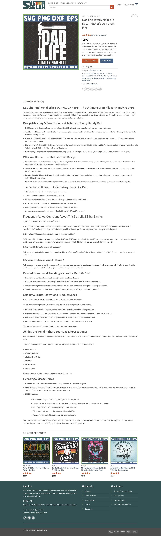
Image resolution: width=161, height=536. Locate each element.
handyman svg (96, 78)
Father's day (94, 16)
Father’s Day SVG (100, 76)
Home (84, 16)
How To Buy (82, 3)
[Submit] (112, 7)
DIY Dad (92, 76)
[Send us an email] (29, 518)
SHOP (56, 3)
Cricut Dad (89, 74)
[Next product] (132, 15)
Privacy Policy (119, 496)
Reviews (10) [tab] (39, 102)
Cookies (87, 504)
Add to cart (90, 61)
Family (92, 70)
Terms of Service (119, 500)
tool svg (112, 78)
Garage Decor (86, 78)
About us (88, 491)
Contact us (88, 509)
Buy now (106, 61)
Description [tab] (28, 102)
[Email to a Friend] (92, 89)
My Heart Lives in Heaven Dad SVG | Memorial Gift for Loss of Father (93, 469)
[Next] (137, 459)
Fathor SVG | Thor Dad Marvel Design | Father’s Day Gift (36, 469)
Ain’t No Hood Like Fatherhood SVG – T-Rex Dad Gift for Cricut (123, 469)
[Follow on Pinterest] (33, 518)
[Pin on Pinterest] (96, 89)
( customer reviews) (98, 35)
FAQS (63, 3)
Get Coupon (71, 3)
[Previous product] (136, 15)
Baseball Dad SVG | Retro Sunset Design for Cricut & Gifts (65, 469)
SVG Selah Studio (92, 84)
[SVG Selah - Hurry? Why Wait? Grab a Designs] (34, 5)
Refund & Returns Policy (122, 504)
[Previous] (23, 459)
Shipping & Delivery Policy (123, 491)
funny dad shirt (111, 76)
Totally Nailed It (87, 80)
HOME (50, 3)
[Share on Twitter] (88, 89)
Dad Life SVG (103, 74)
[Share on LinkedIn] (100, 89)
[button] (119, 5)
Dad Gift (95, 74)
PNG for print (105, 78)
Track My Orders (90, 496)
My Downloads (90, 500)
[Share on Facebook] (84, 89)
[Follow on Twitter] (25, 518)
